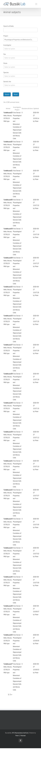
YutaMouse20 (8, 142)
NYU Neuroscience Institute (20, 733)
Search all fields (8, 26)
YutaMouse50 (8, 635)
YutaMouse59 (8, 229)
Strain (5, 63)
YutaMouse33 (8, 316)
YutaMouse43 (8, 519)
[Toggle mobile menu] (36, 4)
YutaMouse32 (8, 287)
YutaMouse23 (8, 112)
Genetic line (7, 81)
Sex (4, 54)
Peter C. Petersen (20, 735)
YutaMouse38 (8, 374)
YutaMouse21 (8, 170)
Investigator (7, 45)
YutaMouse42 (8, 490)
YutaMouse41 (8, 461)
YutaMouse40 (8, 403)
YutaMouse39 (8, 432)
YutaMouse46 (8, 606)
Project (5, 36)
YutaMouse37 (8, 345)
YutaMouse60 (8, 200)
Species (6, 72)
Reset (16, 94)
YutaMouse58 (8, 258)
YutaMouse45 (8, 577)
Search (7, 94)
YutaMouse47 (8, 664)
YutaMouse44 (8, 548)
